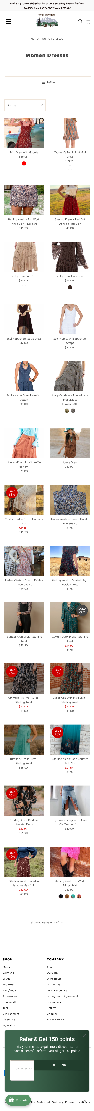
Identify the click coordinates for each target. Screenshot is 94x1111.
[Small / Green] (67, 410)
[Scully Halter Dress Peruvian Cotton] (24, 376)
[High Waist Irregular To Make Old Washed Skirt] (70, 800)
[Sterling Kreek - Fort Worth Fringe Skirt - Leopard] (24, 200)
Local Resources (57, 990)
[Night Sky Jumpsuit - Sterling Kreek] (24, 617)
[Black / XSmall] (60, 896)
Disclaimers (54, 1001)
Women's (8, 972)
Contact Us (53, 984)
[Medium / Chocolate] (70, 287)
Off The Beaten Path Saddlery (44, 1101)
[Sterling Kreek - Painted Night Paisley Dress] (70, 561)
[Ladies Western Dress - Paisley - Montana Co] (24, 561)
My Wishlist (9, 1025)
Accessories (10, 996)
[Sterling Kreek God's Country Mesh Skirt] (70, 739)
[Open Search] (80, 21)
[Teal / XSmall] (73, 896)
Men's (6, 966)
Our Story (52, 972)
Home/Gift (9, 1001)
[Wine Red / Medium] (24, 163)
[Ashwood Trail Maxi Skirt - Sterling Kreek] (24, 678)
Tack (5, 1007)
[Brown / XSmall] (67, 896)
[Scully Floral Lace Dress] (70, 257)
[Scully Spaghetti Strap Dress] (24, 319)
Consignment (11, 1013)
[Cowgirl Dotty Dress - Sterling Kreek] (70, 617)
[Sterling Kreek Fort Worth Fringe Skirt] (70, 862)
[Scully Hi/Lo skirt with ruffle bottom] (24, 443)
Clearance (9, 1019)
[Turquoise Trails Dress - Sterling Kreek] (24, 739)
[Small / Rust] (70, 167)
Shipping (52, 1013)
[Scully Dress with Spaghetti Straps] (70, 319)
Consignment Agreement (62, 996)
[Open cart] (88, 21)
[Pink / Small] (79, 896)
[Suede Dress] (70, 443)
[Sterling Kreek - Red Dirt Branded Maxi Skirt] (70, 200)
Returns (51, 1007)
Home (35, 38)
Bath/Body (9, 990)
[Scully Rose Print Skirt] (24, 257)
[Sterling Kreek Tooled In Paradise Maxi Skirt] (24, 862)
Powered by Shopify (77, 1101)
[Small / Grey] (73, 410)
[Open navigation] (13, 21)
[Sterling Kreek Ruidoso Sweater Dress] (24, 800)
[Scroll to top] (84, 1101)
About (50, 966)
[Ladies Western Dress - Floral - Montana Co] (70, 500)
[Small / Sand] (24, 287)
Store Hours (54, 978)
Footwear (8, 984)
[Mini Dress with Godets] (24, 133)
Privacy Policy (55, 1019)
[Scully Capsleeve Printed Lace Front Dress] (70, 376)
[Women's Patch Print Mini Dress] (70, 133)
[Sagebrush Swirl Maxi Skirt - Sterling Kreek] (70, 678)
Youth (6, 978)
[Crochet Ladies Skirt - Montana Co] (24, 500)
